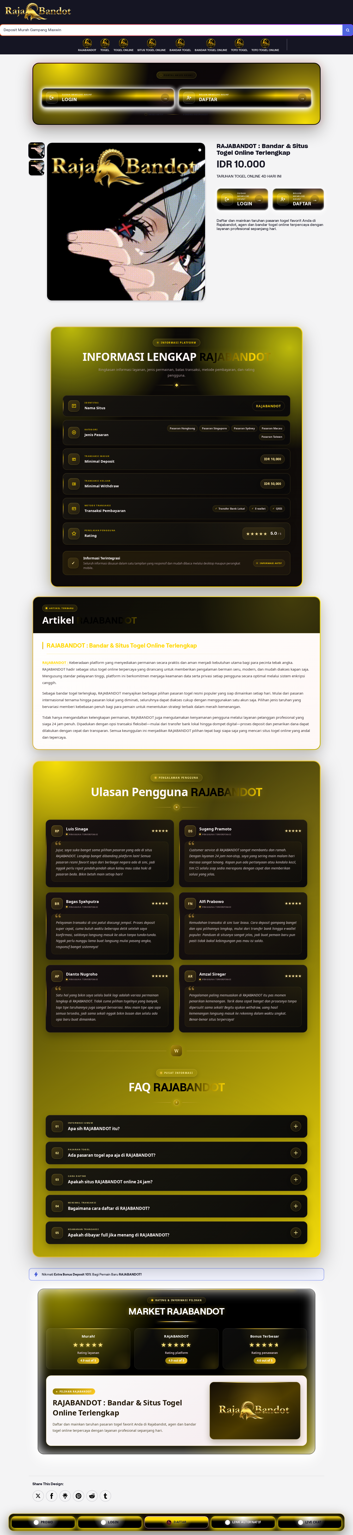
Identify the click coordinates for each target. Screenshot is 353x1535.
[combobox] (171, 30)
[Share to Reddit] (92, 1496)
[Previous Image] (51, 222)
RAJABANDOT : (55, 662)
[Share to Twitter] (38, 1496)
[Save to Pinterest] (78, 1496)
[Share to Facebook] (51, 1496)
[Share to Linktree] (65, 1496)
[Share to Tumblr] (105, 1496)
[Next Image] (201, 222)
